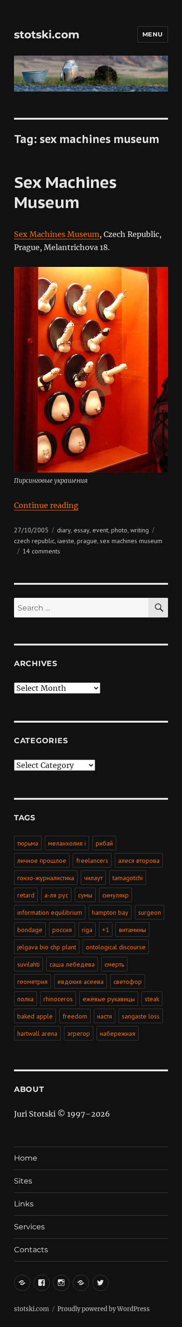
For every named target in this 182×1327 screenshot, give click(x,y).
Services (29, 1226)
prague (87, 541)
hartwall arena (37, 1033)
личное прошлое (41, 860)
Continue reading (46, 505)
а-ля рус (56, 895)
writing (139, 530)
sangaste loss (141, 1016)
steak (152, 999)
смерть (114, 964)
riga (87, 929)
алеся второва (139, 860)
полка (25, 999)
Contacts (31, 1249)
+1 (105, 929)
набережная (117, 1033)
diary (64, 530)
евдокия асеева (80, 981)
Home (25, 1158)
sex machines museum (131, 541)
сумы (85, 895)
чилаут (93, 878)
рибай (104, 843)
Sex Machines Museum (65, 192)
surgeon (149, 912)
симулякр (115, 895)
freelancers (92, 860)
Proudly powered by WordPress (103, 1309)
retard (26, 895)
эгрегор (78, 1033)
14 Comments (41, 551)
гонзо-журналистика (45, 878)
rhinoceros (58, 999)
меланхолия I (67, 843)
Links (24, 1203)
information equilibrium (49, 912)
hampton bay (110, 912)
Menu (152, 34)
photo (119, 530)
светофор (127, 981)
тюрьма (27, 843)
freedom (75, 1016)
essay (82, 530)
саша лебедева (72, 964)
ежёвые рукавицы (109, 999)
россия (62, 929)
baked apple (35, 1016)
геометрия (32, 981)
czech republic (34, 541)
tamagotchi (127, 878)
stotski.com (46, 34)
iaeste (65, 541)
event (100, 530)
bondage (29, 929)
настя (104, 1016)
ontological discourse (116, 947)
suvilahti (28, 964)
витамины (132, 929)
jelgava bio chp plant (46, 947)
